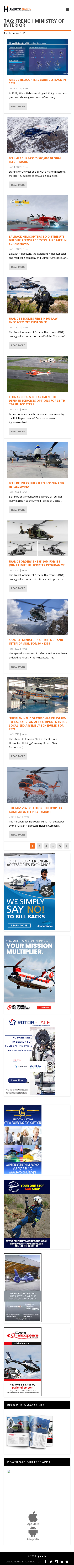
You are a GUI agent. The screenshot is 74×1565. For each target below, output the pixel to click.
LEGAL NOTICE (14, 1561)
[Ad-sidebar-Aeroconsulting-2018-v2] (22, 1173)
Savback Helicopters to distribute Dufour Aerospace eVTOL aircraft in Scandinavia (38, 240)
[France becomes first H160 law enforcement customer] (37, 295)
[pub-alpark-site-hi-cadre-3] (22, 1321)
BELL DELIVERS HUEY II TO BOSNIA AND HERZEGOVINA (36, 485)
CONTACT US (33, 1561)
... (53, 846)
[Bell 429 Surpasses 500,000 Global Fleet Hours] (37, 135)
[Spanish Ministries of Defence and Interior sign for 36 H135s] (37, 617)
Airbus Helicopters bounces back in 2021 (37, 81)
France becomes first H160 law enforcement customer (33, 320)
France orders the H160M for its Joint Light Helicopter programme (37, 563)
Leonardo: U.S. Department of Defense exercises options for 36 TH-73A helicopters (37, 400)
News (25, 88)
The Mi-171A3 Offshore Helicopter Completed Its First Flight (35, 810)
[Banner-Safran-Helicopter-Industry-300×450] (29, 1094)
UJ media (41, 1556)
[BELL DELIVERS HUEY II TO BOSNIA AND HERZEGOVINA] (37, 460)
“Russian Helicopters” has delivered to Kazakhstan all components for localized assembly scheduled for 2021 (38, 723)
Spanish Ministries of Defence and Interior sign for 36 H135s (36, 641)
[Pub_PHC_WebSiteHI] (22, 1395)
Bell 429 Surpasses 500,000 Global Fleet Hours (35, 160)
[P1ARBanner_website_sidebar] (27, 1247)
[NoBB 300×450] (29, 929)
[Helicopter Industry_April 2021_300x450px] (29, 1011)
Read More (18, 106)
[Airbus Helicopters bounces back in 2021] (37, 57)
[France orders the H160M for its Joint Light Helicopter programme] (37, 538)
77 (60, 846)
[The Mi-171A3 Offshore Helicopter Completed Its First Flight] (37, 785)
